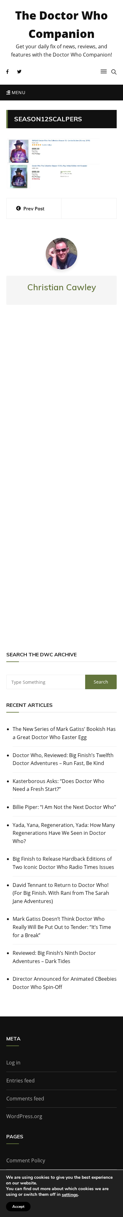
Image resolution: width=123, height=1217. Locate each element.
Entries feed (20, 1080)
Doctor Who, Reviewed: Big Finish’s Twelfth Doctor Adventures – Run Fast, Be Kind (63, 759)
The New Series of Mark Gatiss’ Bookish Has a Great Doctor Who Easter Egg (64, 733)
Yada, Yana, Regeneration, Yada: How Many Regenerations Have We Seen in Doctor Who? (64, 833)
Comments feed (25, 1098)
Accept (18, 1206)
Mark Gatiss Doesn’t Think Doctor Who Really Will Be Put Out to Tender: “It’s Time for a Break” (62, 926)
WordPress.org (24, 1116)
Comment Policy (25, 1160)
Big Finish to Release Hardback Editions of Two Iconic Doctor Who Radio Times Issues (63, 863)
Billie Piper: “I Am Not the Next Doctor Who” (64, 807)
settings (70, 1195)
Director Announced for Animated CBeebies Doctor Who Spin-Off (65, 983)
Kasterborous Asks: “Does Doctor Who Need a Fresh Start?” (58, 785)
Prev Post (33, 208)
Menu (17, 92)
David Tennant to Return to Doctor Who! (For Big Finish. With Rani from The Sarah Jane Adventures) (61, 893)
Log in (13, 1062)
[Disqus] (61, 403)
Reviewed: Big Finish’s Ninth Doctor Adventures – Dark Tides (54, 957)
